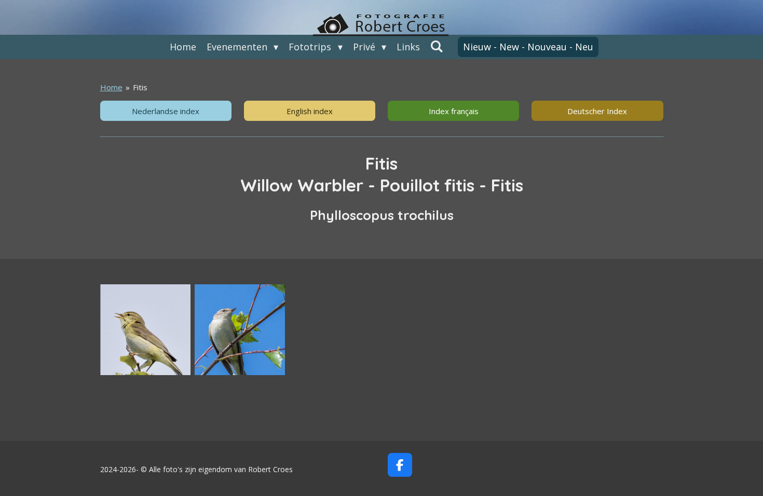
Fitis (140, 87)
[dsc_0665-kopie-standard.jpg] (240, 329)
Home (111, 87)
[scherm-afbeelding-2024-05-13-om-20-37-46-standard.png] (145, 329)
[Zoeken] (436, 46)
